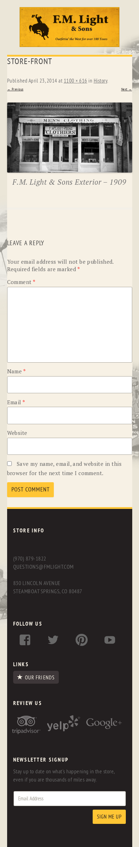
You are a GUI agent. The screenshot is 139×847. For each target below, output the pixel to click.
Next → (126, 89)
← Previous (15, 89)
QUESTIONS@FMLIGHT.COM (43, 566)
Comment (21, 281)
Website (17, 432)
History (101, 81)
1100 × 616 (75, 81)
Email (16, 402)
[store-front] (69, 137)
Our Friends (40, 677)
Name (16, 371)
